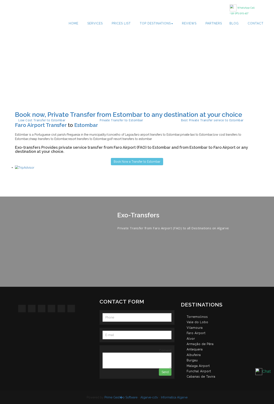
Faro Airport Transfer (41, 125)
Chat (266, 371)
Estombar (86, 125)
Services (95, 23)
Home (73, 23)
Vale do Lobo (197, 322)
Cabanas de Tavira (201, 376)
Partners (214, 23)
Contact (256, 23)
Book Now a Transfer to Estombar (137, 161)
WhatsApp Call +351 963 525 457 (242, 10)
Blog (234, 23)
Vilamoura (195, 327)
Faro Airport (196, 333)
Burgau (192, 360)
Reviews (189, 23)
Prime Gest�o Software (120, 397)
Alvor (191, 338)
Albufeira (194, 355)
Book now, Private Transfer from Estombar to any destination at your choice (128, 114)
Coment (165, 350)
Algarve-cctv (149, 397)
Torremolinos (197, 316)
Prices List (121, 23)
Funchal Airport (199, 371)
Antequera (195, 349)
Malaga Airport (198, 366)
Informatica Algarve (174, 397)
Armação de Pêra (200, 344)
